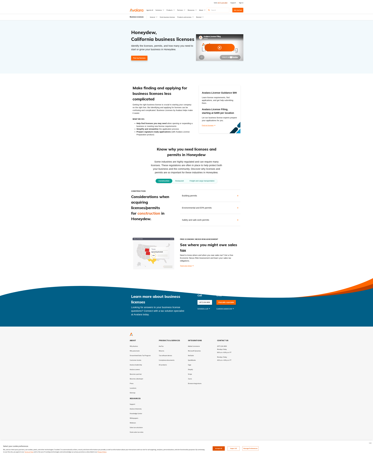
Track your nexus (186, 266)
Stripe (190, 374)
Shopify (190, 369)
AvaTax (161, 346)
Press (131, 383)
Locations (133, 388)
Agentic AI (149, 10)
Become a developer (136, 379)
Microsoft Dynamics (194, 351)
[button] (160, 10)
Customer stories (135, 360)
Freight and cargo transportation (202, 181)
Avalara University (136, 409)
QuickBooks (192, 360)
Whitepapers (134, 418)
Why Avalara (134, 346)
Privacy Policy (102, 452)
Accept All (218, 448)
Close (370, 443)
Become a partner (136, 374)
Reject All (233, 448)
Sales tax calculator (136, 427)
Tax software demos (165, 355)
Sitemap (132, 393)
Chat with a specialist (226, 302)
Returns (161, 351)
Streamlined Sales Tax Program (140, 355)
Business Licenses (137, 17)
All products (163, 365)
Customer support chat (224, 308)
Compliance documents (166, 360)
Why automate (135, 351)
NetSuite (191, 355)
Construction (164, 181)
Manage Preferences (250, 448)
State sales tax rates (136, 432)
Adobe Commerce (194, 346)
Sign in (241, 3)
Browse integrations (194, 383)
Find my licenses (139, 58)
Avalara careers (135, 369)
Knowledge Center (136, 413)
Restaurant (179, 181)
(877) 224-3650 (222, 3)
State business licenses (167, 17)
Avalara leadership (136, 365)
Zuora (190, 379)
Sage (189, 365)
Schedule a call (202, 308)
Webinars (133, 423)
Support (233, 3)
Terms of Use (28, 452)
